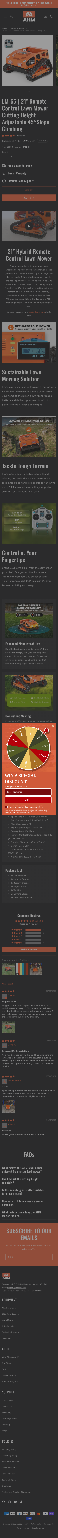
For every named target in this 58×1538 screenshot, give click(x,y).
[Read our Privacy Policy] (50, 811)
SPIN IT (28, 800)
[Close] (53, 726)
